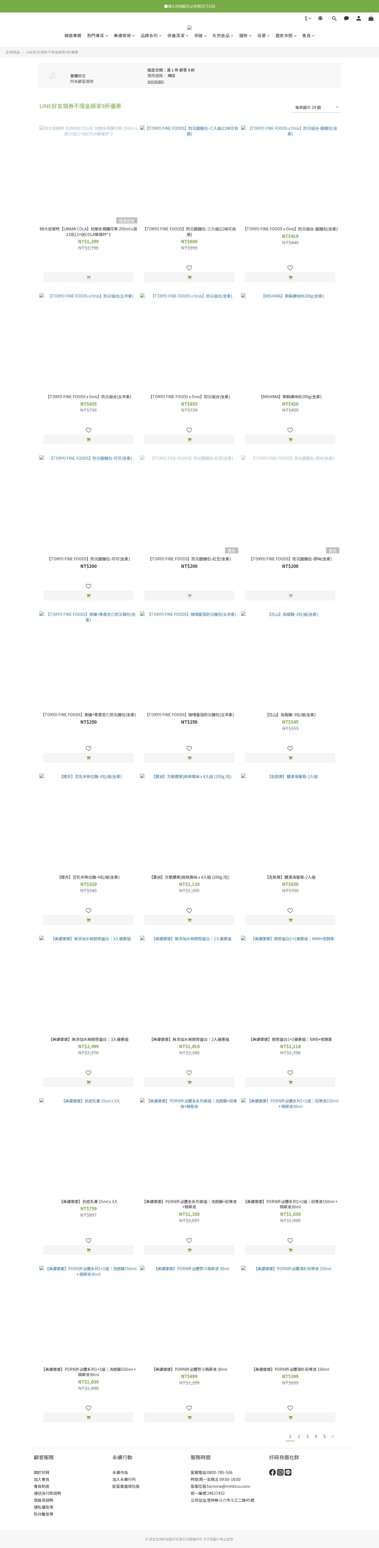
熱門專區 (95, 35)
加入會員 (41, 1479)
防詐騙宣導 (43, 1514)
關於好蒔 (41, 1472)
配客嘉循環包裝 (126, 1486)
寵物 (243, 35)
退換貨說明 (43, 1500)
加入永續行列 (124, 1479)
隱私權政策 (43, 1507)
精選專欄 (73, 35)
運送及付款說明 (47, 1493)
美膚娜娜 (122, 35)
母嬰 (261, 35)
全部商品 (13, 52)
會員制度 (41, 1486)
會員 (306, 35)
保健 (198, 35)
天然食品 (220, 35)
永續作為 (120, 1472)
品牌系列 (149, 35)
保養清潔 (176, 35)
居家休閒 (284, 35)
